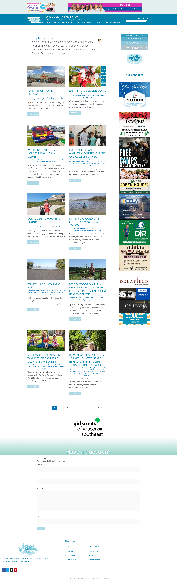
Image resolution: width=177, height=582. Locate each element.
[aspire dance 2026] (41, 7)
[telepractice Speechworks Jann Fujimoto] (134, 294)
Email (40, 476)
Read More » (33, 113)
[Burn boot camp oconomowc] (134, 152)
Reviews (36, 366)
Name (40, 464)
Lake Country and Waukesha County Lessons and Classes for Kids (87, 153)
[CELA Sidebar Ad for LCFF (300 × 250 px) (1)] (134, 206)
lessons (102, 163)
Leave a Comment (75, 94)
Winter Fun (90, 299)
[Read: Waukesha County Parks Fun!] (46, 269)
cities (83, 371)
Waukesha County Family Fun (46, 97)
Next (101, 408)
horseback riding (91, 163)
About (56, 22)
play (75, 373)
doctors (88, 371)
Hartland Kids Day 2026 (81, 22)
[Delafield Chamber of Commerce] (134, 281)
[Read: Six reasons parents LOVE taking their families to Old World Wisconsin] (46, 340)
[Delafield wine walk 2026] (134, 258)
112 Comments (32, 97)
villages (102, 373)
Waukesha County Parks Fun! (44, 285)
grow (91, 371)
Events (64, 22)
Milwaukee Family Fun (79, 95)
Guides (97, 22)
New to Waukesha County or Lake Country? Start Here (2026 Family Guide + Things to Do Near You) (86, 360)
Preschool (79, 373)
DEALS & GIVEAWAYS (112, 22)
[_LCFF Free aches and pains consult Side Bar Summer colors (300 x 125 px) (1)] (134, 319)
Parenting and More (35, 99)
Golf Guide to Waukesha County (44, 220)
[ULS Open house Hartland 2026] (134, 180)
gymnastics (83, 163)
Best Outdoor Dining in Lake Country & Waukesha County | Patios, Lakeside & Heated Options (87, 289)
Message (41, 488)
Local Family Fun (59, 97)
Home (49, 22)
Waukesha (86, 375)
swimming (88, 165)
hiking (42, 294)
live (72, 373)
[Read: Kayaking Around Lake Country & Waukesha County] (88, 204)
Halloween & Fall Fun (58, 225)
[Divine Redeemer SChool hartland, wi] (134, 232)
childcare (78, 371)
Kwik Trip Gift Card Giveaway (40, 92)
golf (63, 292)
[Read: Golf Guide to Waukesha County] (46, 204)
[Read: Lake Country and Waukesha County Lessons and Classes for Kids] (88, 135)
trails (50, 294)
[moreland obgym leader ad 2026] (105, 7)
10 (68, 408)
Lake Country (97, 371)
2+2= (39, 516)
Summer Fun (35, 227)
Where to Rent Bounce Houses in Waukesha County (42, 153)
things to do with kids (89, 373)
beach (51, 292)
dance (77, 163)
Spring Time (43, 225)
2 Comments (31, 290)
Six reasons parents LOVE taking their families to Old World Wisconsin (44, 358)
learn (103, 371)
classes (73, 163)
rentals (46, 294)
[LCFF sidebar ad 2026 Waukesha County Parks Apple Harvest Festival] (134, 124)
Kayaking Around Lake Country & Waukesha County (84, 222)
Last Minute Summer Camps (87, 90)
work (91, 375)
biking (55, 292)
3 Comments (75, 228)
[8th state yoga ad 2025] (134, 306)
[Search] (147, 21)
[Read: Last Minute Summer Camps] (88, 76)
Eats (82, 297)
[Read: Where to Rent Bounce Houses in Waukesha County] (46, 135)
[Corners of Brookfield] (134, 94)
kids (98, 163)
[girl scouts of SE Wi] (88, 427)
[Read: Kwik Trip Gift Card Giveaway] (46, 76)
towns (97, 373)
